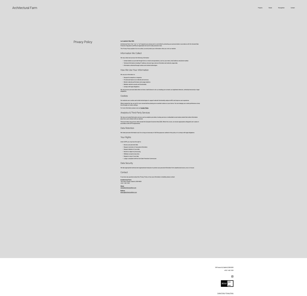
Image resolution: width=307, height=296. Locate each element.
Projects (260, 8)
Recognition (281, 8)
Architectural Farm (24, 8)
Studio (270, 8)
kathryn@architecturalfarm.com (128, 192)
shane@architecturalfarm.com (128, 188)
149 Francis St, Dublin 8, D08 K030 (224, 267)
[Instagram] (232, 276)
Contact (293, 8)
